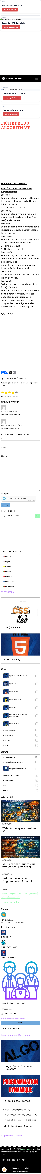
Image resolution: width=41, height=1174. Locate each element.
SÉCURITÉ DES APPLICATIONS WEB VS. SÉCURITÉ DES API (18, 866)
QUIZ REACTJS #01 (9, 947)
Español (8, 567)
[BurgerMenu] (36, 78)
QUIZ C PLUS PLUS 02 (10, 957)
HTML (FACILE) (12, 659)
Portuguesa (9, 586)
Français (8, 557)
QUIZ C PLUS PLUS (20, 730)
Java (25, 894)
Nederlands (9, 581)
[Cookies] (4, 1169)
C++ (20, 785)
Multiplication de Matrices (19, 1126)
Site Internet (5, 456)
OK (37, 515)
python (4, 894)
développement (13, 897)
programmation (11, 902)
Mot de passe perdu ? (18, 1018)
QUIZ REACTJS (20, 735)
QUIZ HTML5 (23, 692)
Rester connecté (10, 1014)
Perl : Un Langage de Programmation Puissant (17, 880)
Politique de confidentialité (20, 1168)
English (7, 562)
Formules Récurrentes (17, 1101)
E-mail (3, 447)
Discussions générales (20, 775)
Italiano (8, 571)
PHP (20, 894)
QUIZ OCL (20, 740)
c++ (3, 897)
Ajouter (5, 505)
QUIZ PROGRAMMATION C (23, 676)
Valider (20, 1023)
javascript (33, 894)
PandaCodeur (27, 1149)
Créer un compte (6, 1018)
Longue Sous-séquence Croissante (18, 1067)
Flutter (20, 790)
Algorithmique (20, 780)
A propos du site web (20, 757)
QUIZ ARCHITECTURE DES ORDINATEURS (23, 715)
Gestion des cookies (20, 1171)
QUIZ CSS (23, 708)
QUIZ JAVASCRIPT (23, 700)
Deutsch (8, 576)
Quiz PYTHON (23, 724)
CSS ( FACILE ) (12, 627)
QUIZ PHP (23, 684)
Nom (3, 438)
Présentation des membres (20, 762)
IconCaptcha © (31, 500)
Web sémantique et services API (19, 830)
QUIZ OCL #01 (7, 937)
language (13, 894)
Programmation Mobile (23, 769)
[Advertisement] (20, 53)
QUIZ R (20, 745)
